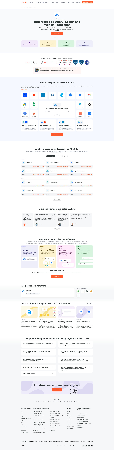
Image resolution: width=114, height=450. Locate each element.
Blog (68, 413)
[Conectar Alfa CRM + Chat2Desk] (52, 95)
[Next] (58, 229)
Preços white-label (81, 415)
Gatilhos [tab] (59, 156)
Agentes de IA (70, 428)
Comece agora (57, 389)
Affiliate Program (70, 426)
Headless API (80, 427)
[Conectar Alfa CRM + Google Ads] (25, 105)
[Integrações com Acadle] (78, 291)
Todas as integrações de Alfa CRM (40, 432)
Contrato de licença (33, 441)
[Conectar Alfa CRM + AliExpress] (34, 95)
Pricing (68, 411)
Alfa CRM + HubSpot (37, 413)
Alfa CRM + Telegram (54, 419)
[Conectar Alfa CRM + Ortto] (89, 114)
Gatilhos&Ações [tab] (51, 156)
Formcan (23, 412)
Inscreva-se (78, 2)
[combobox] (57, 111)
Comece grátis (57, 33)
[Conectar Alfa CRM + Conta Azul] (61, 95)
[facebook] (83, 446)
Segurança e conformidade (82, 419)
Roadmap (69, 422)
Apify (22, 424)
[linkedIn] (86, 446)
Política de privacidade (43, 441)
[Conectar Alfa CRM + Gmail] (89, 95)
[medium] (92, 446)
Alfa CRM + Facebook (38, 420)
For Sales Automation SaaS (82, 421)
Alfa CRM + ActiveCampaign (39, 428)
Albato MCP (79, 425)
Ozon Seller (23, 427)
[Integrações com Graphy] (87, 291)
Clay (22, 422)
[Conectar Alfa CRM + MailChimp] (89, 105)
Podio (22, 416)
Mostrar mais (24, 89)
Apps (53, 2)
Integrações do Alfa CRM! (38, 166)
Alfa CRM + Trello (37, 418)
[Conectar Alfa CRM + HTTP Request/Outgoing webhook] (80, 105)
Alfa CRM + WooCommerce (39, 422)
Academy (69, 417)
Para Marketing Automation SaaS (84, 423)
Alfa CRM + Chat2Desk (55, 411)
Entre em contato (90, 441)
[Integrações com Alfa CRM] (83, 291)
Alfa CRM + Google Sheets (56, 425)
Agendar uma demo (87, 2)
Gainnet (22, 414)
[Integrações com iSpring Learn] (78, 295)
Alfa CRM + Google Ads (38, 415)
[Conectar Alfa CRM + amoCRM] (43, 95)
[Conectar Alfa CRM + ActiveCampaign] (25, 95)
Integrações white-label (82, 413)
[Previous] (55, 229)
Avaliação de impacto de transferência (72, 441)
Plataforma (38, 2)
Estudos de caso (80, 417)
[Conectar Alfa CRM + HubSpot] (80, 114)
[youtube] (89, 446)
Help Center (69, 415)
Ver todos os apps (25, 432)
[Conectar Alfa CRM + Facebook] (71, 95)
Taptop (22, 420)
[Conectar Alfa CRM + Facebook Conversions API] (80, 95)
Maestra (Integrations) (26, 418)
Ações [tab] (65, 156)
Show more (23, 430)
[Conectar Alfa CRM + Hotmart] (34, 114)
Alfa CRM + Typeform (55, 421)
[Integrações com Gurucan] (91, 291)
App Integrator (70, 419)
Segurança (83, 441)
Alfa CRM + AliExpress (55, 423)
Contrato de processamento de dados (56, 441)
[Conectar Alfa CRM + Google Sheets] (34, 105)
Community (69, 424)
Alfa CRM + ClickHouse (55, 428)
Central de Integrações (25, 7)
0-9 (34, 401)
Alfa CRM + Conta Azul (38, 411)
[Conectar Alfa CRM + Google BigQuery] (25, 114)
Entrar (73, 2)
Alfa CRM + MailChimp (55, 413)
